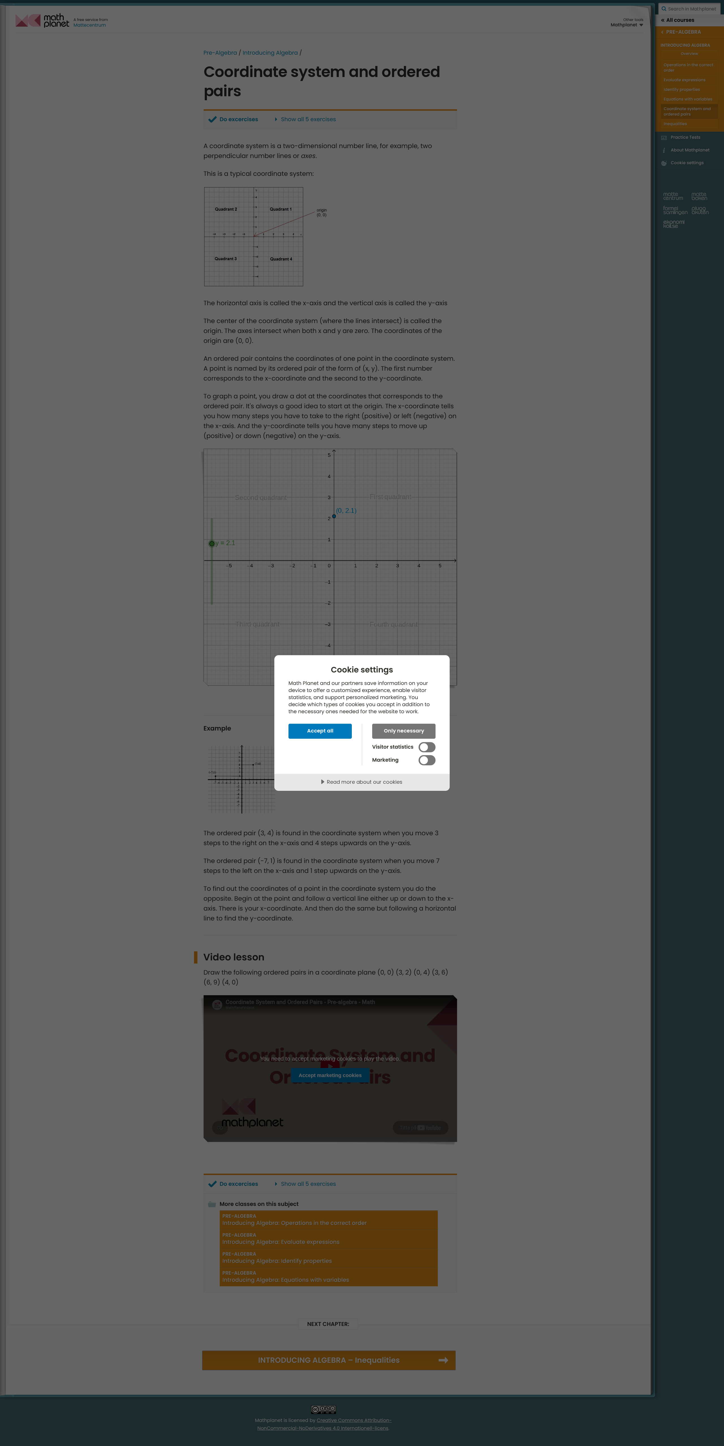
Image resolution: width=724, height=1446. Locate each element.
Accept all (320, 730)
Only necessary (404, 730)
